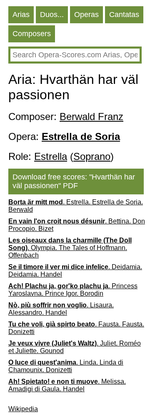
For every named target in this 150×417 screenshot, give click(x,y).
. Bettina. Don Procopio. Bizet (76, 225)
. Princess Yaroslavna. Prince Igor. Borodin (73, 289)
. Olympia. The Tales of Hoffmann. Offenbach (70, 248)
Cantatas (124, 14)
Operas (86, 14)
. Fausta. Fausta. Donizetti (76, 328)
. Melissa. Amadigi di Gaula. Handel (67, 385)
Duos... (52, 14)
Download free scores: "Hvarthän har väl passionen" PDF (73, 181)
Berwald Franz (91, 116)
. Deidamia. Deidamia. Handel (75, 270)
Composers (31, 33)
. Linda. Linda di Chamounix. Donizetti (65, 366)
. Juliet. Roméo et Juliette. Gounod (74, 347)
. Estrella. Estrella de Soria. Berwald (75, 206)
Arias (21, 14)
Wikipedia (23, 408)
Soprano (91, 156)
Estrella (50, 156)
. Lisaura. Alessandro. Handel (61, 309)
